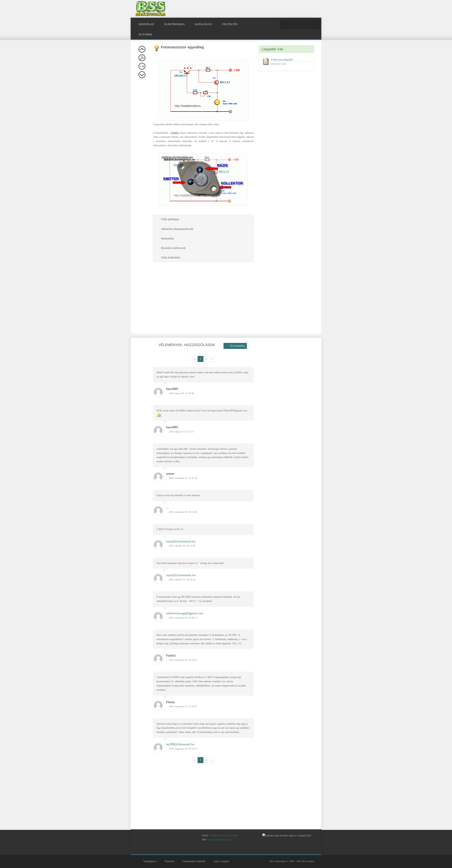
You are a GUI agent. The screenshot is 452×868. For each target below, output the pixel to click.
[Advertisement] (253, 9)
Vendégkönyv (150, 861)
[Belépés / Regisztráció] (285, 24)
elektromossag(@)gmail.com (184, 613)
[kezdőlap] (201, 849)
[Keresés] (315, 24)
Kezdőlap (146, 24)
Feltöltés (230, 24)
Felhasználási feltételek (193, 861)
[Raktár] (305, 24)
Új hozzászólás (236, 345)
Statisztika (167, 238)
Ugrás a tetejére (221, 861)
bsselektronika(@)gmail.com (223, 835)
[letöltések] (251, 849)
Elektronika (174, 24)
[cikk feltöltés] (231, 849)
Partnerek (169, 861)
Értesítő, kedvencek (173, 248)
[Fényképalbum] (295, 24)
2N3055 (175, 133)
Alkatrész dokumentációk (176, 229)
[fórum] (241, 849)
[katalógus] (221, 849)
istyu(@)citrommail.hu (180, 541)
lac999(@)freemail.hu (180, 744)
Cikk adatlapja (169, 219)
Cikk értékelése (170, 257)
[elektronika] (211, 849)
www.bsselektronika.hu (219, 839)
